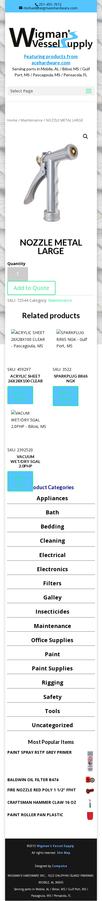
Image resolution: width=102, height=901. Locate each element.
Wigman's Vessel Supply (55, 846)
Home (12, 120)
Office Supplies (52, 640)
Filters (52, 583)
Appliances (52, 498)
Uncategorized (52, 725)
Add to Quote (31, 288)
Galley (52, 597)
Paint (52, 654)
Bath (52, 512)
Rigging (52, 682)
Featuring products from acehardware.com (51, 59)
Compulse (59, 866)
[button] (85, 136)
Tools (52, 711)
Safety (52, 697)
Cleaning (52, 540)
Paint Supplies (52, 668)
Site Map (63, 853)
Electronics (52, 569)
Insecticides (52, 611)
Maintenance (32, 120)
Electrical (52, 555)
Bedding (52, 526)
